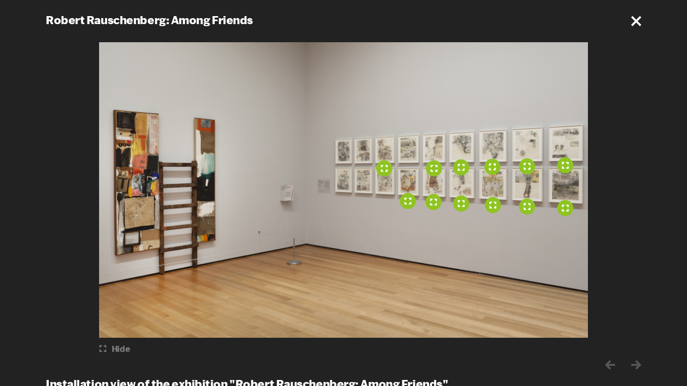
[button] (636, 21)
